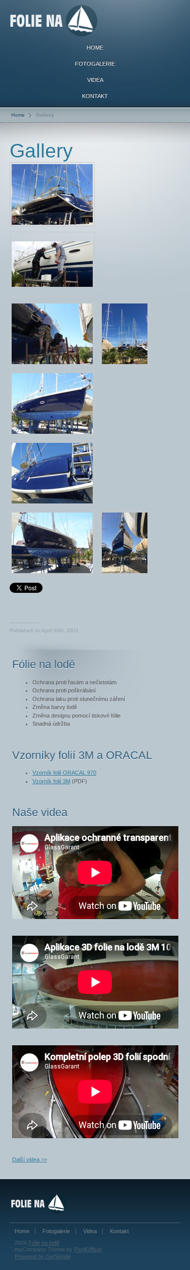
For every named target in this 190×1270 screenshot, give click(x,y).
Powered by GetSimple (43, 1256)
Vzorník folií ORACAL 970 (64, 773)
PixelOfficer (88, 1249)
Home (95, 47)
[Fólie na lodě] (54, 19)
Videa (95, 80)
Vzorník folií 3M (51, 781)
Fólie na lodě (43, 1243)
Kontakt (95, 96)
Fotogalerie (95, 64)
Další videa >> (29, 1159)
